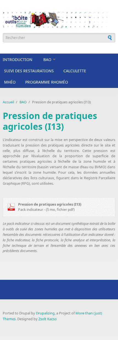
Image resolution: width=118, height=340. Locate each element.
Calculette (74, 70)
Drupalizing (45, 313)
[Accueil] (59, 20)
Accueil (8, 101)
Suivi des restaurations (29, 70)
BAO (47, 59)
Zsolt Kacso (47, 318)
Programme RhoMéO (46, 82)
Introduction (17, 59)
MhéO (10, 82)
